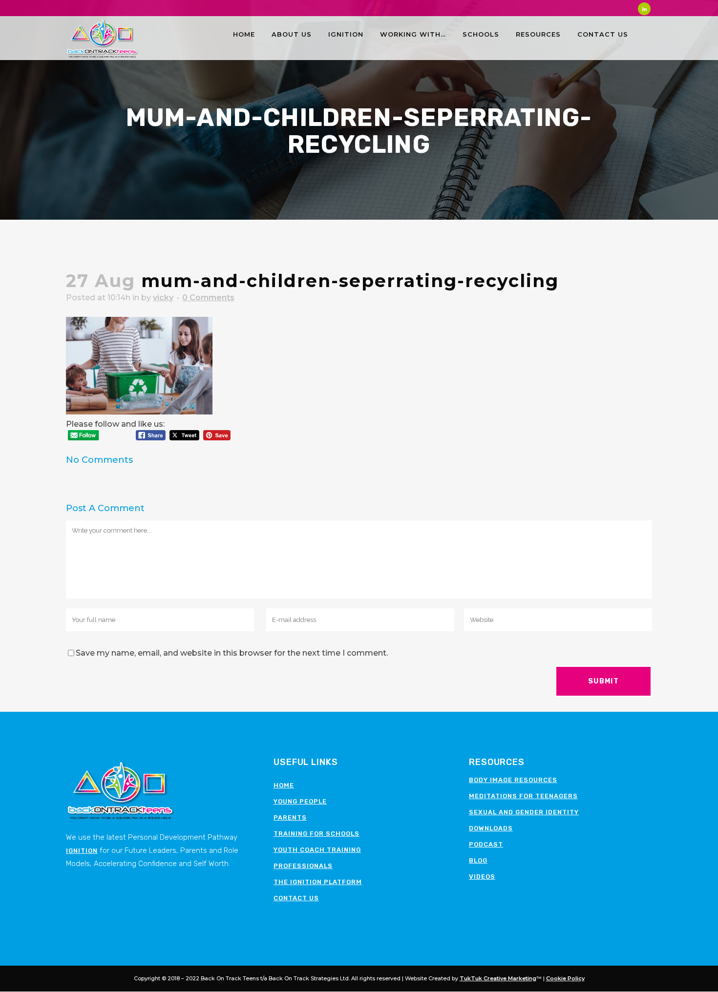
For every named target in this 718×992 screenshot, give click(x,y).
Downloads (491, 828)
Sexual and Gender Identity (524, 812)
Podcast (486, 844)
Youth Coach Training (317, 849)
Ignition (82, 850)
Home (284, 785)
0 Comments (208, 297)
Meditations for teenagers (523, 796)
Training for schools (316, 833)
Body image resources (513, 780)
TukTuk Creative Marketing (498, 978)
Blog (478, 860)
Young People (300, 801)
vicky (163, 297)
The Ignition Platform (318, 882)
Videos (482, 876)
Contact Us (296, 898)
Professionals (303, 865)
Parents (290, 817)
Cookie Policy (565, 978)
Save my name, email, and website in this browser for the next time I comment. (232, 653)
